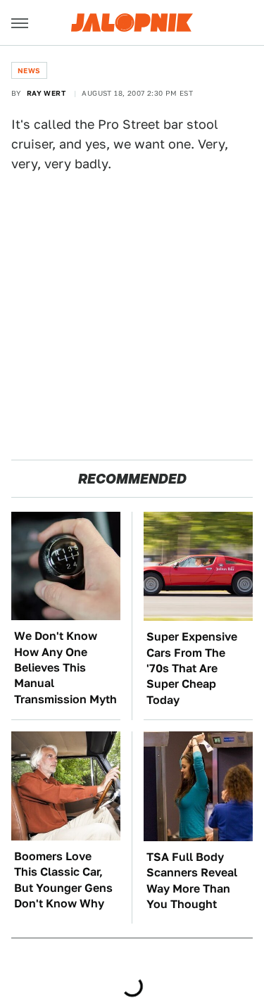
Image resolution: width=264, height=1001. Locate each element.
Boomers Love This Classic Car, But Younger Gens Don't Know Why (63, 880)
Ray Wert (46, 93)
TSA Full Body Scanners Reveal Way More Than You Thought (191, 880)
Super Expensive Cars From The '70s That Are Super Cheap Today (191, 668)
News (29, 70)
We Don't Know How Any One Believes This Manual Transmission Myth (65, 667)
